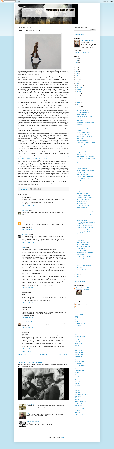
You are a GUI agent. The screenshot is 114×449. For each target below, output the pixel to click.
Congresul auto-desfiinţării (83, 174)
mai (78, 100)
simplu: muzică (78, 350)
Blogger (63, 437)
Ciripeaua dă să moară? (82, 244)
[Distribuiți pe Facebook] (39, 189)
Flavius (77, 383)
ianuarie (79, 272)
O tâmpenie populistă (82, 168)
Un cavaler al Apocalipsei (83, 259)
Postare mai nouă (22, 354)
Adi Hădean (78, 416)
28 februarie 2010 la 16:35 (28, 205)
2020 (77, 63)
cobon (23, 247)
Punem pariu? (80, 180)
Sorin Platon (78, 349)
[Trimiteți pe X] (37, 189)
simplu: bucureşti (79, 352)
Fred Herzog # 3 (86, 289)
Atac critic (77, 407)
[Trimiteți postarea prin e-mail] (31, 189)
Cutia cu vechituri (81, 236)
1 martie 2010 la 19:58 (27, 317)
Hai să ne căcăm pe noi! (82, 218)
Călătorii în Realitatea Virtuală (83, 287)
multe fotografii (78, 363)
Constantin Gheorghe (27, 322)
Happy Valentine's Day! (82, 191)
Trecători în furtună (81, 238)
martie (78, 104)
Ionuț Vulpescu (78, 372)
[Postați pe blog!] (35, 189)
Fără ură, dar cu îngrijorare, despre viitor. (30, 362)
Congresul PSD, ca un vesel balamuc (86, 156)
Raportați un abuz (79, 281)
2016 (77, 71)
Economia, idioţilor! (81, 172)
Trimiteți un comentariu (25, 351)
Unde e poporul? (81, 120)
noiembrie (79, 87)
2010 (77, 83)
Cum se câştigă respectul (83, 147)
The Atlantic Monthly (80, 314)
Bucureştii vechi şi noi (80, 401)
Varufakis (77, 340)
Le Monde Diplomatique (81, 318)
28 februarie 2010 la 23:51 (28, 242)
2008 (77, 276)
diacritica (77, 388)
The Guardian (78, 325)
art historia (77, 410)
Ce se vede (79, 267)
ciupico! (77, 399)
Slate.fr (77, 316)
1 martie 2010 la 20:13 (27, 327)
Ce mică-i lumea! (30, 404)
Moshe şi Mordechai (80, 365)
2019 (77, 65)
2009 (77, 274)
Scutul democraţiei (81, 248)
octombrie (79, 89)
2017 (77, 69)
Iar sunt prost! (80, 124)
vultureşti (77, 341)
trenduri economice (80, 347)
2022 (77, 58)
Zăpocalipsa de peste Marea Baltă (85, 229)
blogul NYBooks (79, 403)
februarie (79, 106)
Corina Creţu (78, 396)
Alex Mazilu (78, 412)
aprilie (78, 102)
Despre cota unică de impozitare (84, 265)
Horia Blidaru (78, 378)
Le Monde (77, 321)
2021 (77, 60)
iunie (78, 98)
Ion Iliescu (77, 374)
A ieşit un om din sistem (32, 413)
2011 (77, 81)
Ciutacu (77, 398)
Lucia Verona (25, 210)
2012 (77, 79)
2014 (77, 75)
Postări (78, 304)
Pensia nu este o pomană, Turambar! (85, 170)
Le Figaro (77, 319)
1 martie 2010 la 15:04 (27, 287)
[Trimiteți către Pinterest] (40, 189)
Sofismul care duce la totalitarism (85, 164)
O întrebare (79, 127)
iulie (78, 96)
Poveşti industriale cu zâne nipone (85, 176)
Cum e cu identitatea (82, 114)
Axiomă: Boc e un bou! (82, 201)
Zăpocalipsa (80, 234)
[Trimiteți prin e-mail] (34, 189)
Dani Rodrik (78, 390)
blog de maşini (78, 405)
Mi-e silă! (79, 182)
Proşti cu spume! (81, 144)
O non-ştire (79, 118)
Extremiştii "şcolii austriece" (33, 421)
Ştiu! (78, 187)
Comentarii (79, 307)
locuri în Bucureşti (79, 370)
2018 (77, 67)
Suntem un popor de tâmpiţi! (83, 132)
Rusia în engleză (79, 354)
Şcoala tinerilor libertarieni (83, 178)
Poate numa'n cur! (81, 261)
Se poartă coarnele (81, 108)
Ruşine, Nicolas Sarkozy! (83, 166)
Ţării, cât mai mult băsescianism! (84, 136)
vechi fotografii (78, 345)
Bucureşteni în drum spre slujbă (84, 197)
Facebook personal (80, 336)
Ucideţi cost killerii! (81, 203)
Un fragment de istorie (82, 220)
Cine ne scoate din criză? (83, 199)
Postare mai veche (63, 354)
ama (23, 221)
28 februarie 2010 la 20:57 (28, 229)
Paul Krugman (78, 359)
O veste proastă (80, 263)
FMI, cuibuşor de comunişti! (83, 112)
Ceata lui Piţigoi (80, 149)
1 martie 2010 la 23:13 (27, 348)
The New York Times (80, 323)
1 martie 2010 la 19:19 (27, 302)
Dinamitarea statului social (83, 110)
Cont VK (77, 334)
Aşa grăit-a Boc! (80, 162)
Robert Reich (78, 356)
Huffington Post (79, 376)
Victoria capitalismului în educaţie (85, 227)
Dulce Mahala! (78, 387)
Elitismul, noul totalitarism (83, 134)
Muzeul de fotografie (80, 361)
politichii (77, 358)
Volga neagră (78, 343)
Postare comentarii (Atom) (31, 357)
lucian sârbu (78, 367)
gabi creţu (77, 381)
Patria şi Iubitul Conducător (83, 246)
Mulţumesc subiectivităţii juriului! (84, 116)
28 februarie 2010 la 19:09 (28, 216)
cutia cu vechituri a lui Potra (82, 394)
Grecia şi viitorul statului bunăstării (85, 252)
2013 (77, 77)
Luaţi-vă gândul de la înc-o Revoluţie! (86, 142)
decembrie (79, 85)
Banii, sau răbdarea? (82, 269)
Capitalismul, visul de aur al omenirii (85, 189)
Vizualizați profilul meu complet (81, 52)
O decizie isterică (81, 240)
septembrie (79, 91)
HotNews (77, 338)
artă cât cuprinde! (79, 408)
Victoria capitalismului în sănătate (85, 257)
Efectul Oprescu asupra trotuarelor (85, 225)
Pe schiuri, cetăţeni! (81, 209)
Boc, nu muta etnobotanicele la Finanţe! (86, 211)
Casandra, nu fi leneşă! (82, 154)
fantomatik (77, 385)
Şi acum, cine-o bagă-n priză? (84, 195)
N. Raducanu (25, 234)
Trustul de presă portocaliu (83, 205)
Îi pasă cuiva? (80, 138)
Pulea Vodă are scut (81, 250)
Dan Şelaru (78, 392)
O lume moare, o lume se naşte (84, 214)
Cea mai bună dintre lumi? (83, 184)
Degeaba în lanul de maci (83, 242)
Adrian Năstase (79, 414)
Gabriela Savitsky (79, 379)
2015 (77, 73)
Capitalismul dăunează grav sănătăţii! (86, 122)
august (78, 93)
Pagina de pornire (43, 354)
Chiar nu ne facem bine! (82, 193)
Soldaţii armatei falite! (82, 207)
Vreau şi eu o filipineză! (82, 140)
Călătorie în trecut (81, 216)
